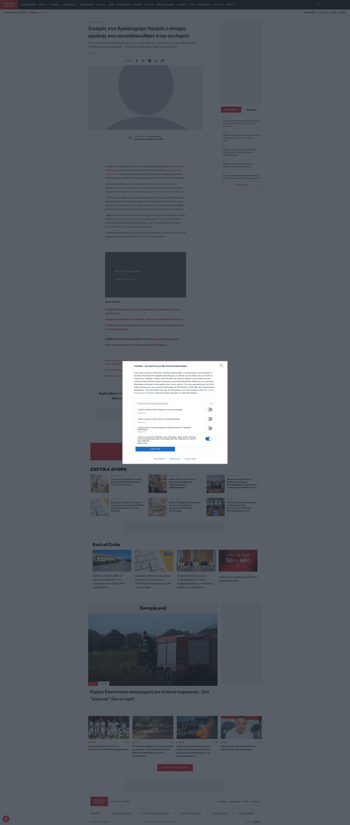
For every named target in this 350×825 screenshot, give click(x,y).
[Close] (222, 366)
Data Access (175, 459)
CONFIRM (155, 449)
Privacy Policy (190, 459)
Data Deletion (159, 459)
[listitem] (175, 403)
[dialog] (175, 412)
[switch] (208, 409)
